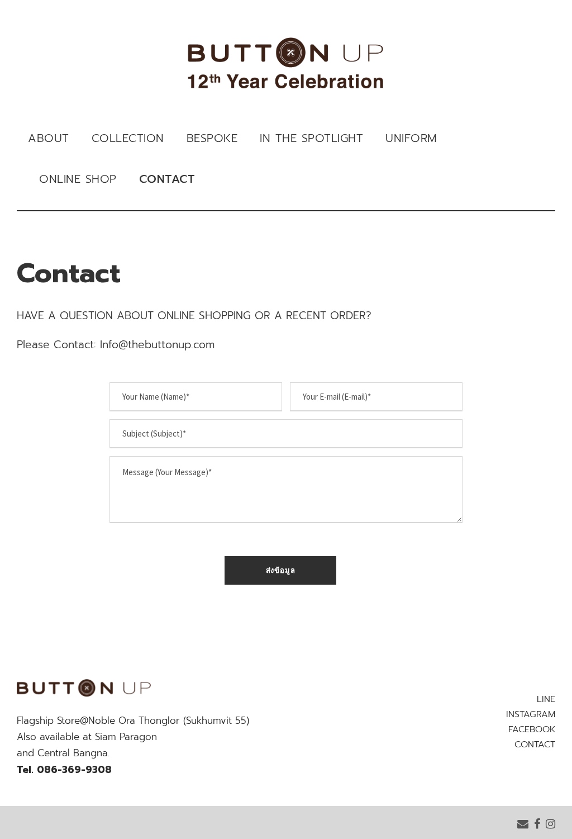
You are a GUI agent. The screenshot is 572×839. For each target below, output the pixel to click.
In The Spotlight (311, 138)
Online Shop (78, 178)
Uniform (411, 138)
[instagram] (550, 824)
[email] (522, 824)
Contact (167, 178)
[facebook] (537, 824)
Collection (128, 138)
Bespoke (212, 138)
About (48, 138)
